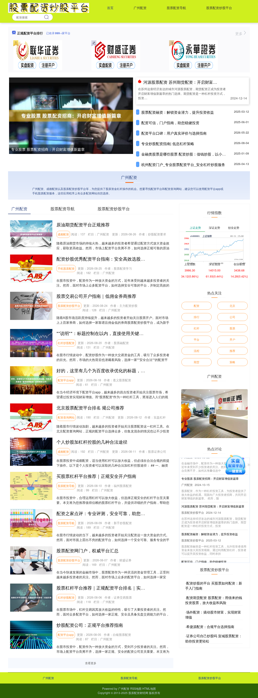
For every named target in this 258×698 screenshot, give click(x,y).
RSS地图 (135, 689)
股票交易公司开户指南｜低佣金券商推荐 (96, 296)
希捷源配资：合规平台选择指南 (210, 626)
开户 (232, 339)
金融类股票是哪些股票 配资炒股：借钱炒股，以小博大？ (187, 154)
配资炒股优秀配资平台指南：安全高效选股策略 (103, 259)
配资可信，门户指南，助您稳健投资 (170, 122)
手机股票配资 (66, 268)
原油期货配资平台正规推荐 (83, 224)
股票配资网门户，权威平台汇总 (87, 550)
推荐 (232, 351)
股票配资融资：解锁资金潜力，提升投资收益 (177, 112)
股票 (232, 328)
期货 (196, 362)
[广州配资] (48, 7)
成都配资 (63, 234)
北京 (232, 306)
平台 (196, 339)
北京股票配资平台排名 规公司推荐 (90, 407)
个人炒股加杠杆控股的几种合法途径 (91, 442)
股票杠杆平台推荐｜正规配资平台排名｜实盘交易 (105, 588)
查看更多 (90, 663)
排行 (196, 317)
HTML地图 (149, 689)
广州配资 (140, 7)
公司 (232, 317)
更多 (239, 33)
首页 (110, 7)
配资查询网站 (66, 417)
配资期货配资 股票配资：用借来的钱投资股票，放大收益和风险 (213, 600)
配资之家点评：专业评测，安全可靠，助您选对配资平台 (111, 513)
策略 (232, 362)
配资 (196, 306)
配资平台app (66, 380)
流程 (196, 351)
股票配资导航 (176, 7)
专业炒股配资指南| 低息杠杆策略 (167, 143)
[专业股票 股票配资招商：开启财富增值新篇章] (71, 115)
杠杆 (196, 328)
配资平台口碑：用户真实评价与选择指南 (174, 133)
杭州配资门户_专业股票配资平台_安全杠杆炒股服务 (183, 164)
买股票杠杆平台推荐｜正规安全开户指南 (96, 476)
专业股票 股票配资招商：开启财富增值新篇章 (48, 149)
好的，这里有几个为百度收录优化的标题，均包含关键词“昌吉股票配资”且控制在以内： (142, 370)
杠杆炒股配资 (66, 343)
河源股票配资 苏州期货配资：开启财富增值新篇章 (188, 82)
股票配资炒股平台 (219, 7)
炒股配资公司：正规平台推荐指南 (89, 625)
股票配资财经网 (138, 693)
